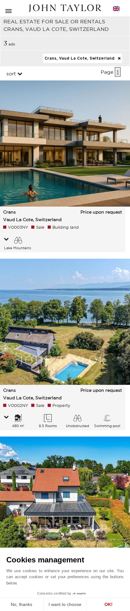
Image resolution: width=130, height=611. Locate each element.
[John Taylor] (65, 8)
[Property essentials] (6, 239)
